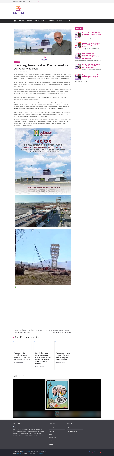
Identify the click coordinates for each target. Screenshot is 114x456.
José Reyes (26, 72)
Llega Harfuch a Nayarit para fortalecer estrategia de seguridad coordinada (91, 76)
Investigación (52, 437)
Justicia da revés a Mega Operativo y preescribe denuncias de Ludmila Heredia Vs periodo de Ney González (43, 358)
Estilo (37, 20)
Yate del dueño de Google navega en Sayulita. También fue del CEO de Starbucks (22, 356)
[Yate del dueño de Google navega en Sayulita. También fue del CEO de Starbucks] (22, 342)
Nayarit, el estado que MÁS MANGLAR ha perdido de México (91, 44)
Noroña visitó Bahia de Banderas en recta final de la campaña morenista (28, 331)
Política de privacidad (72, 428)
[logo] (14, 427)
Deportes (29, 20)
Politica (51, 441)
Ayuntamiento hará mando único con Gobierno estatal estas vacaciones (63, 356)
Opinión (69, 20)
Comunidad (21, 20)
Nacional (44, 20)
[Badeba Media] (15, 21)
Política (51, 20)
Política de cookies (72, 431)
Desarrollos (60, 20)
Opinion (51, 444)
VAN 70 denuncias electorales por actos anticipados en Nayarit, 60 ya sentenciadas (91, 56)
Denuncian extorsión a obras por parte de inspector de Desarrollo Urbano (58, 331)
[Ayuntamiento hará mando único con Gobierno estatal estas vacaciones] (64, 342)
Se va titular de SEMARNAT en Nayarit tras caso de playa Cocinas (91, 34)
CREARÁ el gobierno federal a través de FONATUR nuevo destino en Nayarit (91, 66)
